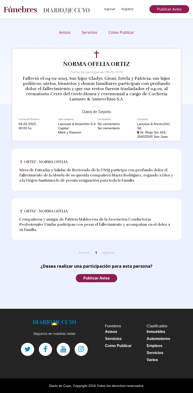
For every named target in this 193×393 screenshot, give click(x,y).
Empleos (154, 346)
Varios (152, 360)
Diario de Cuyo (60, 386)
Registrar (128, 9)
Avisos (64, 32)
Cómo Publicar (121, 32)
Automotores (158, 339)
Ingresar (109, 9)
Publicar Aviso (169, 9)
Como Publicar (118, 346)
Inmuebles (156, 332)
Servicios (89, 32)
